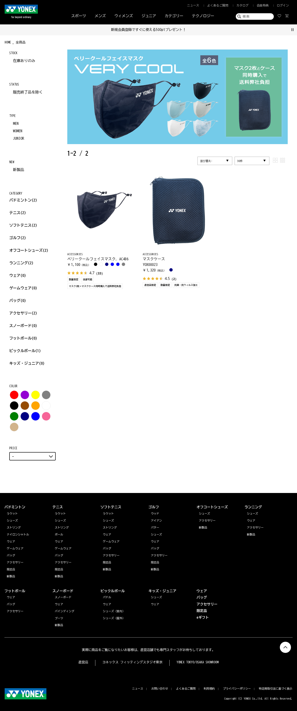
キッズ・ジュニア (27, 363)
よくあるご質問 (217, 5)
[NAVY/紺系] (24, 416)
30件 (240, 160)
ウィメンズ (123, 16)
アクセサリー (23, 313)
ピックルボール (25, 351)
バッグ (17, 300)
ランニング (21, 263)
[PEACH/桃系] (46, 416)
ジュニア (149, 16)
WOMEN (17, 131)
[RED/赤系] (14, 394)
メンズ (100, 16)
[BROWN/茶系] (24, 405)
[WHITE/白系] (46, 405)
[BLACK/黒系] (14, 405)
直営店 (83, 662)
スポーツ (78, 16)
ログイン (283, 5)
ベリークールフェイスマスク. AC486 (98, 259)
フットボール (23, 338)
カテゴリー (174, 16)
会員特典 (263, 5)
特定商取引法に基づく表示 (275, 688)
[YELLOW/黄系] (35, 394)
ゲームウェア (23, 288)
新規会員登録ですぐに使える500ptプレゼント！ (148, 29)
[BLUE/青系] (35, 416)
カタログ (242, 5)
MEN (16, 123)
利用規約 (209, 688)
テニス (14, 213)
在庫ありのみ (24, 61)
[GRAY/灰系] (46, 394)
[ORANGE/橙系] (35, 405)
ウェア (17, 275)
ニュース (193, 5)
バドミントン (20, 200)
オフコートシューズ (28, 250)
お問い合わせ (159, 688)
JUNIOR (18, 138)
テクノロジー (203, 16)
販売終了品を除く (28, 92)
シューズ (252, 513)
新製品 (18, 170)
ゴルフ (17, 238)
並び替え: (206, 160)
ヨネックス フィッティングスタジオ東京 (132, 662)
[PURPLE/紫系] (24, 394)
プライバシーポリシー (237, 688)
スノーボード (23, 325)
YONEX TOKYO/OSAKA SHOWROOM (198, 662)
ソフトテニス (23, 225)
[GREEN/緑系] (14, 416)
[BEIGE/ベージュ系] (14, 427)
